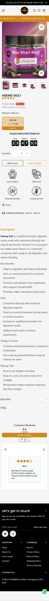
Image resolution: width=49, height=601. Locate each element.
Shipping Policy (34, 561)
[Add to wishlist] (41, 27)
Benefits (6, 399)
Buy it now (35, 163)
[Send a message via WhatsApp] (45, 592)
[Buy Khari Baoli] (24, 10)
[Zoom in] (41, 73)
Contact (5, 561)
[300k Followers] (5, 534)
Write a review (24, 435)
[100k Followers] (13, 534)
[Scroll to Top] (44, 587)
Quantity (6, 153)
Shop (4, 547)
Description (8, 229)
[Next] (43, 450)
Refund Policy (33, 556)
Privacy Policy (33, 552)
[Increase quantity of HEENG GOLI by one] (27, 153)
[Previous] (6, 450)
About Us (6, 552)
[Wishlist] (39, 11)
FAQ (3, 407)
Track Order (7, 556)
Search (30, 547)
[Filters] (22, 439)
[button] (8, 98)
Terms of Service (34, 565)
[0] (44, 11)
